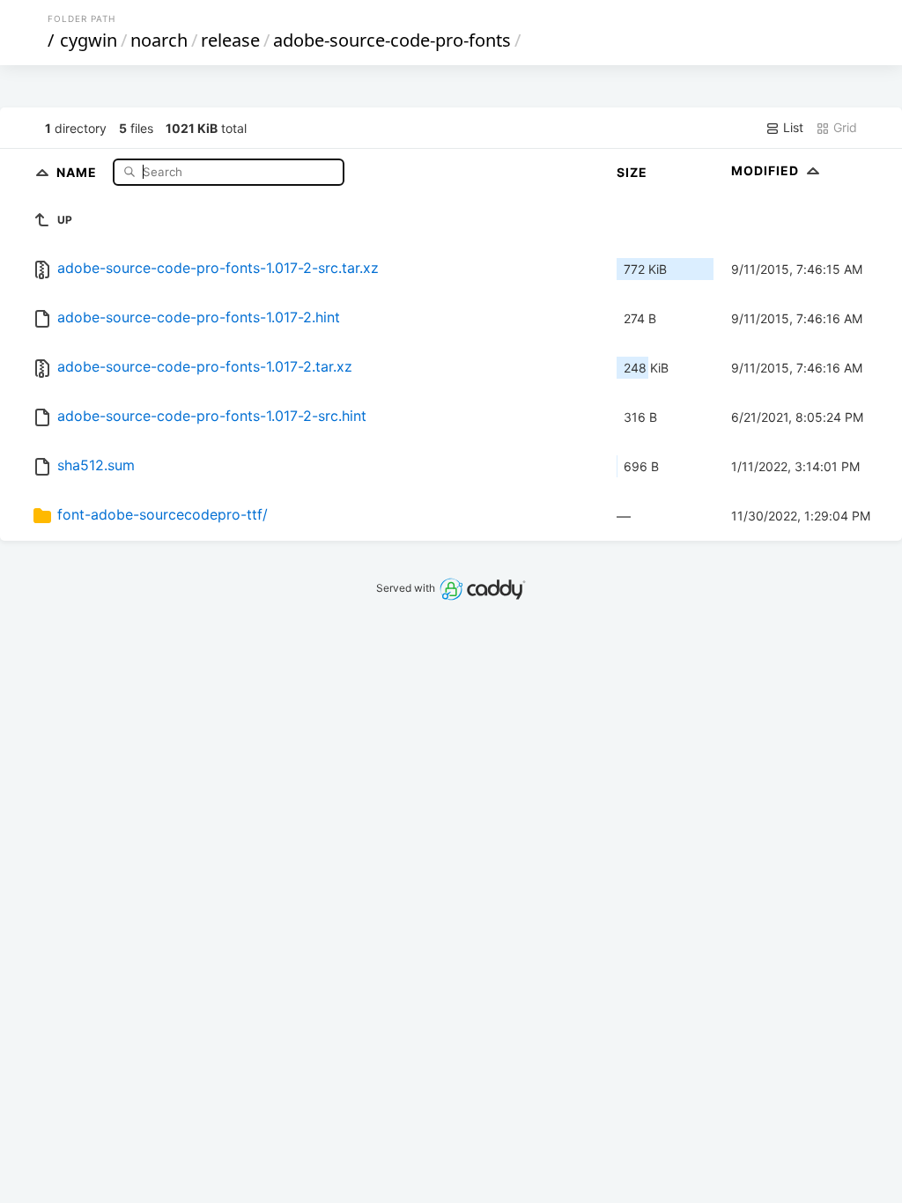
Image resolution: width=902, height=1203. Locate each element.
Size (632, 172)
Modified (766, 170)
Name (78, 171)
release (230, 40)
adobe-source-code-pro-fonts (392, 40)
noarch (159, 40)
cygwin (88, 40)
